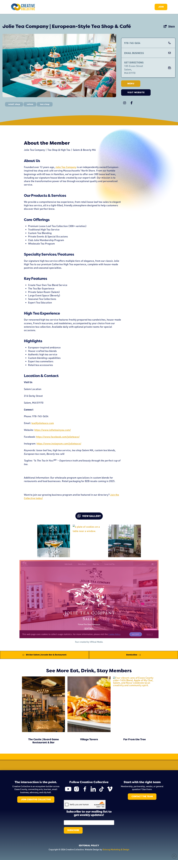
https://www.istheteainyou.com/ (52, 429)
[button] (169, 26)
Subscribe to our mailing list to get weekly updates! (89, 813)
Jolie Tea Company (65, 167)
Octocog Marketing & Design (115, 849)
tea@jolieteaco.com (42, 423)
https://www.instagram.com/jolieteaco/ (59, 443)
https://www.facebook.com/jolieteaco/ (58, 436)
